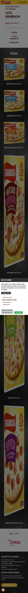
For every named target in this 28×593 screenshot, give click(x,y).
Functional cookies (7, 297)
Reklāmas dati (6, 304)
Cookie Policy (6, 293)
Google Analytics (7, 302)
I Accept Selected (7, 312)
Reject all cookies (7, 310)
